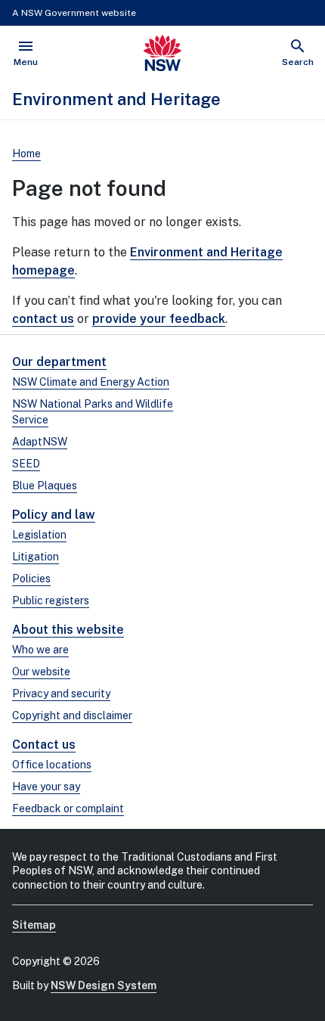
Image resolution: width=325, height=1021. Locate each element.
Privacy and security (61, 693)
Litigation (35, 557)
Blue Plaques (44, 485)
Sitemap (34, 925)
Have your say (46, 786)
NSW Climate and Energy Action (90, 382)
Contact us (44, 744)
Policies (31, 579)
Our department (59, 362)
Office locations (51, 765)
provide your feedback (158, 319)
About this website (68, 629)
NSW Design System (103, 985)
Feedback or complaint (68, 808)
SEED (26, 464)
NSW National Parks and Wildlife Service (92, 412)
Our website (41, 672)
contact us (43, 319)
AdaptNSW (39, 442)
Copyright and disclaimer (72, 715)
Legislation (39, 535)
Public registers (50, 600)
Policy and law (53, 514)
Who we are (40, 650)
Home (26, 153)
